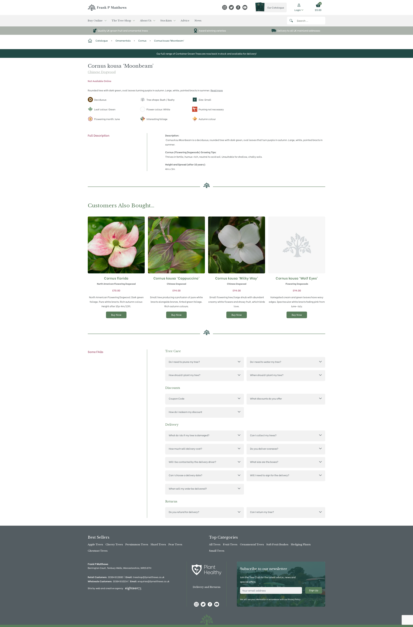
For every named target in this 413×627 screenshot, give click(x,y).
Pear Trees (175, 544)
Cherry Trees (114, 544)
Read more (217, 90)
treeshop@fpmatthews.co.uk (145, 577)
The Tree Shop (121, 20)
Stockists (166, 20)
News (198, 20)
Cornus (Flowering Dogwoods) (182, 152)
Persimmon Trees (136, 544)
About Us (145, 20)
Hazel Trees (158, 544)
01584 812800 (115, 577)
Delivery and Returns (206, 586)
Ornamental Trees (252, 544)
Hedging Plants (301, 544)
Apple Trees (95, 544)
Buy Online (95, 20)
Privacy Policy (294, 599)
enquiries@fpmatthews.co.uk (149, 581)
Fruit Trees (230, 544)
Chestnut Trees (97, 550)
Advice (185, 20)
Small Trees (216, 550)
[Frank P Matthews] (107, 7)
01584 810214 (120, 581)
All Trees (214, 544)
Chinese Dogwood (102, 72)
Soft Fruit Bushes (277, 544)
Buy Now (116, 314)
